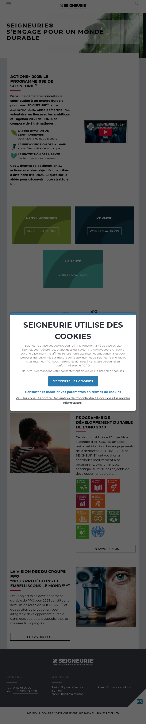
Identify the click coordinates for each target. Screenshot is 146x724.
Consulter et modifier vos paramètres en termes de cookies (73, 391)
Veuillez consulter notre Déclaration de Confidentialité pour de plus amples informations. (73, 400)
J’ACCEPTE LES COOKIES (73, 381)
